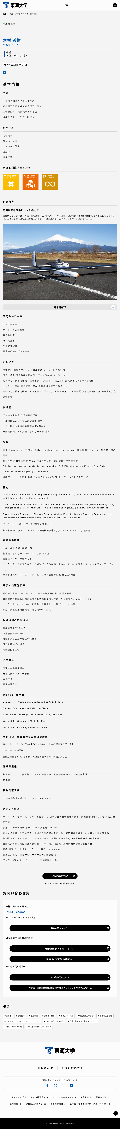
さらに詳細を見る (60, 876)
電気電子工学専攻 (86, 1016)
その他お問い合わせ (60, 977)
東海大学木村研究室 (14, 65)
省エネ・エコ (49, 1016)
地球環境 (34, 1016)
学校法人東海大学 (34, 1104)
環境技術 (21, 1016)
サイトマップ (17, 1097)
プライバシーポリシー (63, 1097)
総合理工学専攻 (106, 1016)
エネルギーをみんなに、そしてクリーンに (23, 1021)
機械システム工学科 (14, 1027)
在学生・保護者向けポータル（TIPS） (88, 1104)
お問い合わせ (71, 1068)
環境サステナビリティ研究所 (39, 1027)
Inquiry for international (59, 959)
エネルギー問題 (67, 1016)
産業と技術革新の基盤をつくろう (83, 1021)
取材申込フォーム (59, 928)
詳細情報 (60, 307)
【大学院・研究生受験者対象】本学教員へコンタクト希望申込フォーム (59, 987)
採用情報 (14, 1104)
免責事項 (84, 1097)
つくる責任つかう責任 (55, 1021)
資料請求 (44, 1068)
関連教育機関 (56, 1104)
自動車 (8, 1016)
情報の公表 (101, 1097)
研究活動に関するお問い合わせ (59, 948)
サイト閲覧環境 (38, 1097)
